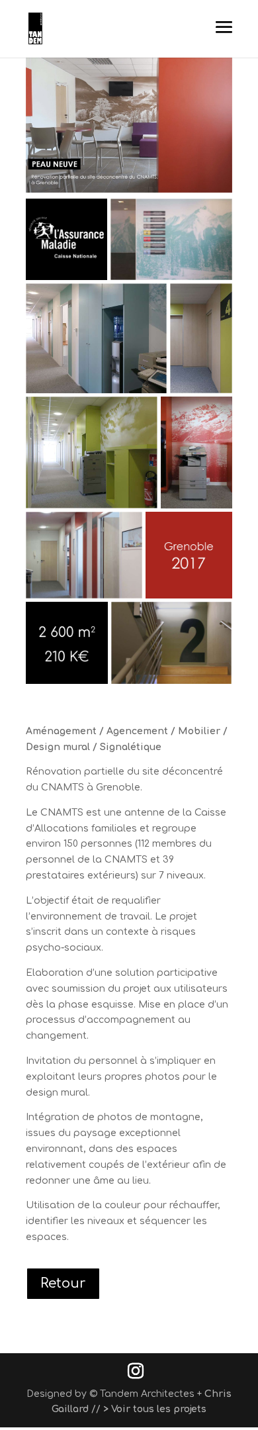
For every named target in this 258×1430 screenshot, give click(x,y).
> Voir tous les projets (154, 1409)
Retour (63, 1283)
